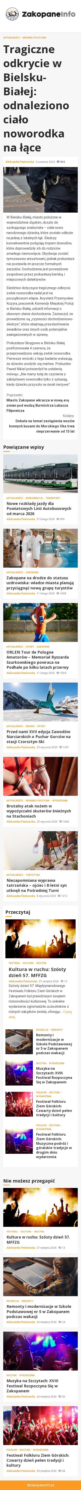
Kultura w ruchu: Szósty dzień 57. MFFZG (40, 938)
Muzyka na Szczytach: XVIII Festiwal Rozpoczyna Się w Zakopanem (19, 1073)
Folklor (41, 1092)
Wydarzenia (60, 800)
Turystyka (33, 875)
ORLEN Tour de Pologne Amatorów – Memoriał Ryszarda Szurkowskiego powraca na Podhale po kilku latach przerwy (40, 622)
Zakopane (32, 572)
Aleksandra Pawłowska (20, 161)
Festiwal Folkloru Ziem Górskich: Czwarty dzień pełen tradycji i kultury (19, 1104)
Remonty (57, 1030)
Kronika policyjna (34, 38)
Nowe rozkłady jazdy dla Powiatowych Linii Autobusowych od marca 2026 (40, 473)
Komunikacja (34, 498)
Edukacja (42, 1030)
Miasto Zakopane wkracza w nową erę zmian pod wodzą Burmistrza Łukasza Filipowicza (37, 403)
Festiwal (15, 963)
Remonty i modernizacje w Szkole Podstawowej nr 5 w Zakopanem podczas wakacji (19, 1041)
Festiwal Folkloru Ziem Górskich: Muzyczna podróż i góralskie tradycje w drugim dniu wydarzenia (19, 1141)
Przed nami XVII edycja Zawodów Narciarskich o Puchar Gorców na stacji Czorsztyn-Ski (40, 702)
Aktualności (11, 38)
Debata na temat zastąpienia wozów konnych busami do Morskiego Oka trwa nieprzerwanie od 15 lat (42, 423)
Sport (30, 647)
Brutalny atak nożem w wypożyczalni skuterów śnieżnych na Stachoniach (40, 776)
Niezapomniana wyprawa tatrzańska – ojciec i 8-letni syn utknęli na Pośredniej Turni (40, 850)
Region (30, 726)
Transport (53, 498)
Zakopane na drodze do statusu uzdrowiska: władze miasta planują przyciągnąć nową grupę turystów (40, 548)
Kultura (28, 963)
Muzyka (41, 963)
